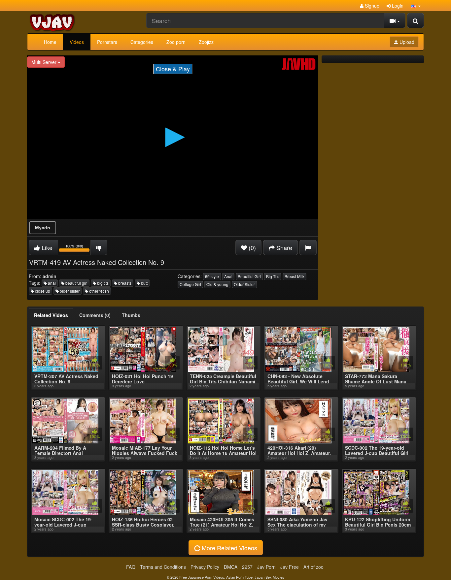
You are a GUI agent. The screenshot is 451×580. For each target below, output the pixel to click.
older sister (69, 291)
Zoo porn (176, 42)
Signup (371, 5)
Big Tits (272, 276)
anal (51, 283)
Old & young (217, 284)
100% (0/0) (78, 248)
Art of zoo (313, 567)
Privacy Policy (205, 567)
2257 (247, 567)
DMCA (230, 567)
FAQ (130, 567)
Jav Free (289, 567)
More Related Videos (228, 547)
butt (144, 283)
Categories (141, 42)
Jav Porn (266, 567)
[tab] (51, 315)
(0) (251, 247)
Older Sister (244, 284)
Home (50, 42)
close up (42, 291)
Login (397, 5)
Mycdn (42, 227)
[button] (415, 6)
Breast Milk (294, 276)
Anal (228, 276)
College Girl (190, 284)
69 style (212, 276)
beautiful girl (75, 283)
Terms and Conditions (163, 567)
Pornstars (107, 42)
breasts (124, 283)
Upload (406, 42)
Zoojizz (206, 42)
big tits (102, 283)
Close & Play (173, 68)
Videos (77, 42)
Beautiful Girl (249, 276)
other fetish (98, 291)
